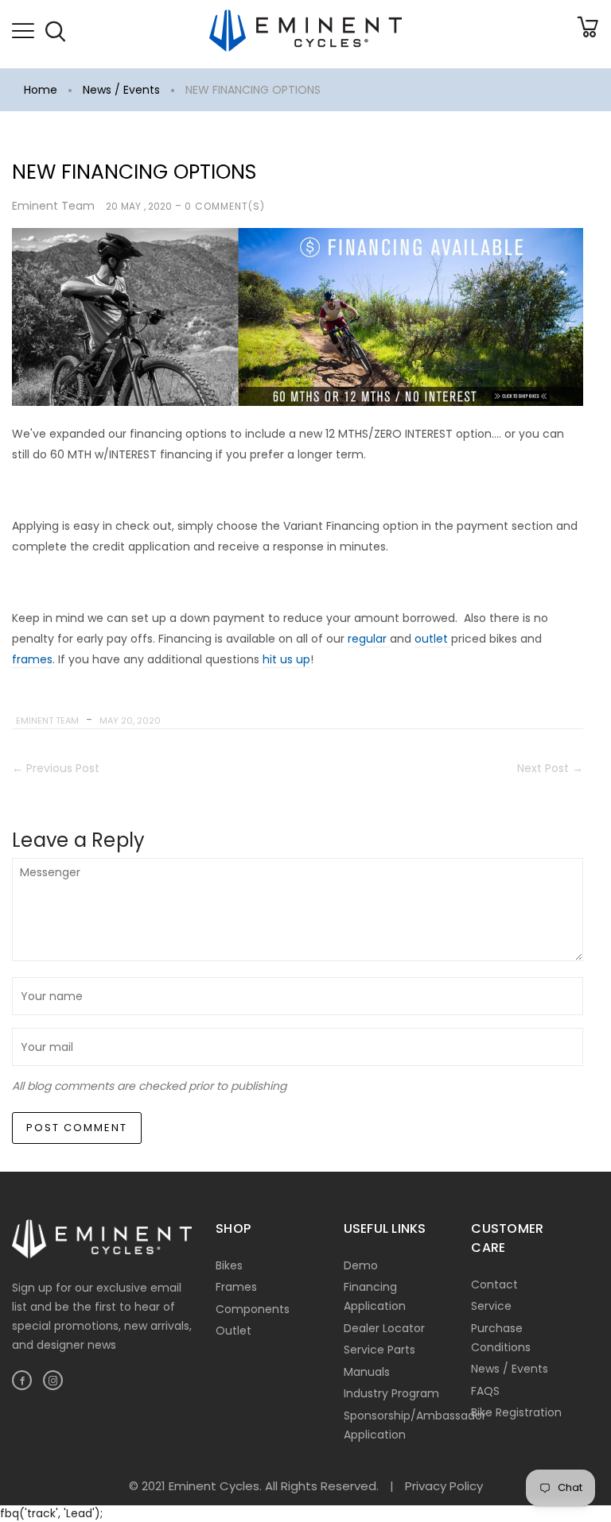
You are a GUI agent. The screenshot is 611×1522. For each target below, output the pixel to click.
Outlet (233, 1331)
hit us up (286, 659)
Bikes (229, 1265)
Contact (494, 1284)
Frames (236, 1287)
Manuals (367, 1372)
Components (253, 1309)
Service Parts (379, 1350)
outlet (432, 639)
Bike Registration (516, 1412)
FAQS (485, 1391)
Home (40, 90)
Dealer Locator (384, 1328)
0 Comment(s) (225, 206)
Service (491, 1306)
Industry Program (391, 1393)
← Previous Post (55, 768)
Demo (361, 1265)
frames (32, 659)
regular (369, 639)
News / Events (121, 90)
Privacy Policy (444, 1486)
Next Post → (550, 768)
